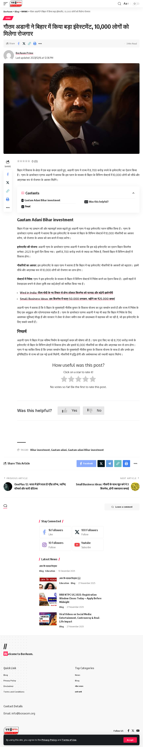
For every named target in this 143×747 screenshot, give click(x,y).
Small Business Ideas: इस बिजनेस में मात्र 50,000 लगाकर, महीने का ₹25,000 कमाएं (67, 299)
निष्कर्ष (27, 206)
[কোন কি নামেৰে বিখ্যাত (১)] (48, 582)
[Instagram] (55, 545)
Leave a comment (124, 507)
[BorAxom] (15, 3)
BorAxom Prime (24, 53)
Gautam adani (59, 449)
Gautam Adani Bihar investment (42, 200)
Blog (41, 570)
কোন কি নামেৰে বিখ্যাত (48, 565)
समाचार (8, 18)
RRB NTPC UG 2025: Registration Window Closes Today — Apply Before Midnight (80, 598)
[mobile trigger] (6, 3)
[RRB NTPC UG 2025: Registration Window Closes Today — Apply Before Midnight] (48, 599)
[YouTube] (138, 730)
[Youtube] (88, 545)
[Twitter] (88, 532)
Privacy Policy (49, 739)
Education (50, 570)
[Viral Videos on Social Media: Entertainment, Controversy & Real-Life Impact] (48, 618)
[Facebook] (55, 532)
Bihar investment (40, 449)
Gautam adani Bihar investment (86, 449)
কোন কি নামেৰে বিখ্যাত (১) (69, 578)
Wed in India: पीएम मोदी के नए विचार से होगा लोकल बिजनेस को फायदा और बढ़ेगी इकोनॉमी (66, 292)
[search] (119, 3)
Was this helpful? (99, 201)
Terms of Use (69, 739)
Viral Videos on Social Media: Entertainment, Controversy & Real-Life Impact (79, 618)
